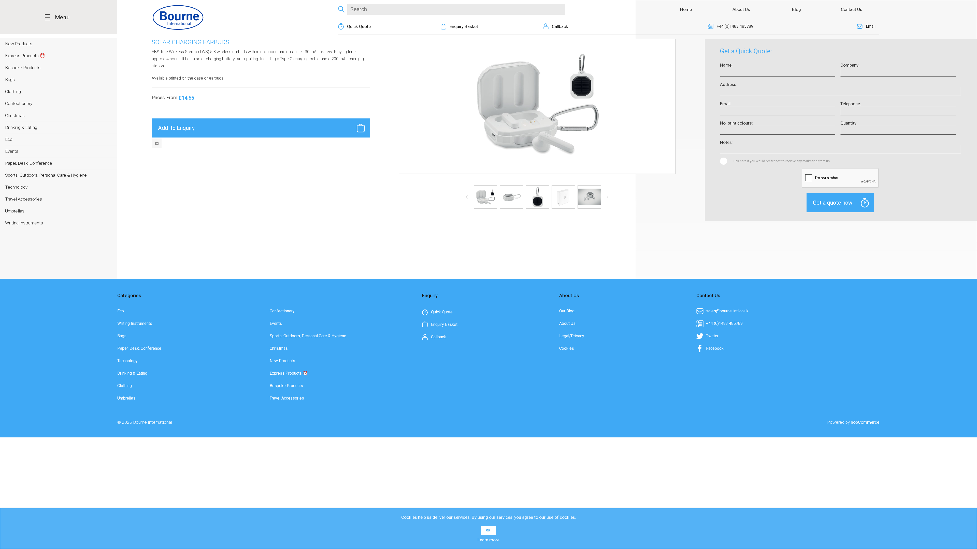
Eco (120, 311)
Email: (725, 103)
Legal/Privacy (571, 335)
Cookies (566, 348)
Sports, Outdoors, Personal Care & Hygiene (308, 335)
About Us (567, 323)
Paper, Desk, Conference (139, 348)
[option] (485, 197)
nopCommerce (865, 422)
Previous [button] (468, 197)
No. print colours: (736, 123)
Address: (728, 84)
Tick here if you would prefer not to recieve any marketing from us (781, 161)
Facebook (715, 348)
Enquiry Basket (464, 26)
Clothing (124, 385)
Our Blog (566, 311)
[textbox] (456, 9)
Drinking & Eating (132, 373)
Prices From (165, 97)
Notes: (726, 142)
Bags (121, 335)
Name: (726, 65)
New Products (282, 360)
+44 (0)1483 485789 (735, 26)
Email (870, 26)
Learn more (488, 539)
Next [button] (607, 197)
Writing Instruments (134, 323)
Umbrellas (126, 398)
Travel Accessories (287, 398)
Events (276, 323)
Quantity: (848, 123)
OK (488, 530)
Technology (127, 360)
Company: (849, 65)
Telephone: (850, 103)
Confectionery (282, 311)
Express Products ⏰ (289, 373)
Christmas (279, 348)
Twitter (712, 335)
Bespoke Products (286, 385)
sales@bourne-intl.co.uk (727, 311)
